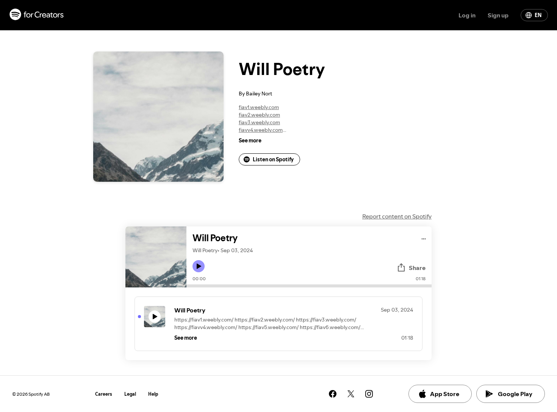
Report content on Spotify (397, 216)
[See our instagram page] (369, 393)
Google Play (515, 394)
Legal (130, 394)
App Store (444, 394)
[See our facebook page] (332, 393)
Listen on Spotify (273, 159)
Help (153, 394)
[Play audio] (424, 238)
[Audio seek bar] (309, 285)
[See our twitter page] (350, 393)
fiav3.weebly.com (259, 122)
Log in (467, 15)
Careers (103, 394)
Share (417, 268)
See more (250, 140)
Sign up (498, 15)
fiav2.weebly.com (259, 115)
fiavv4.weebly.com (261, 130)
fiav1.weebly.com (259, 107)
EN (538, 15)
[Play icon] (198, 266)
